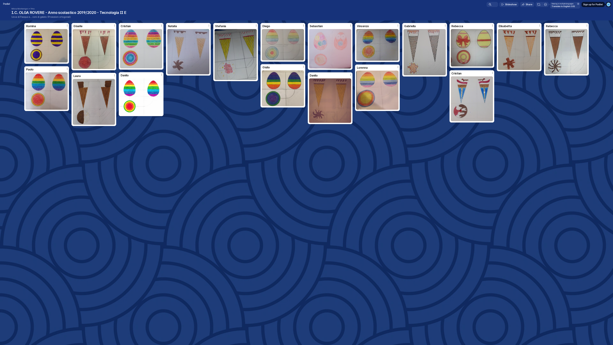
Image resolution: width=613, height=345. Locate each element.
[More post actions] (67, 25)
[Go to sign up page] (608, 4)
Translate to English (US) (563, 6)
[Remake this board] (539, 4)
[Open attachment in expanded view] (47, 45)
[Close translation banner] (578, 4)
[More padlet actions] (545, 4)
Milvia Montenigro (19, 9)
